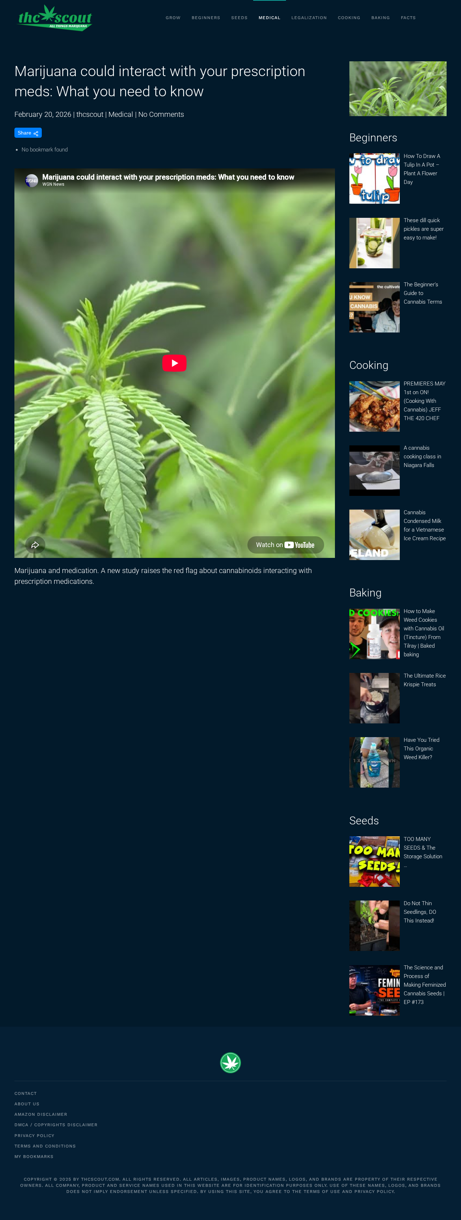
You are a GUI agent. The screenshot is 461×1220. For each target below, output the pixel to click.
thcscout (89, 114)
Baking (380, 17)
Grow (173, 17)
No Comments (161, 114)
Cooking (349, 17)
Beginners (206, 17)
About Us (27, 1103)
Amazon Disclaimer (40, 1114)
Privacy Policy (34, 1135)
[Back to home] (54, 18)
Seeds (239, 17)
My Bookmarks (34, 1156)
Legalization (309, 17)
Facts (408, 17)
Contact (25, 1093)
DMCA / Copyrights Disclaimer (56, 1124)
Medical (270, 17)
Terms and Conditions (45, 1146)
